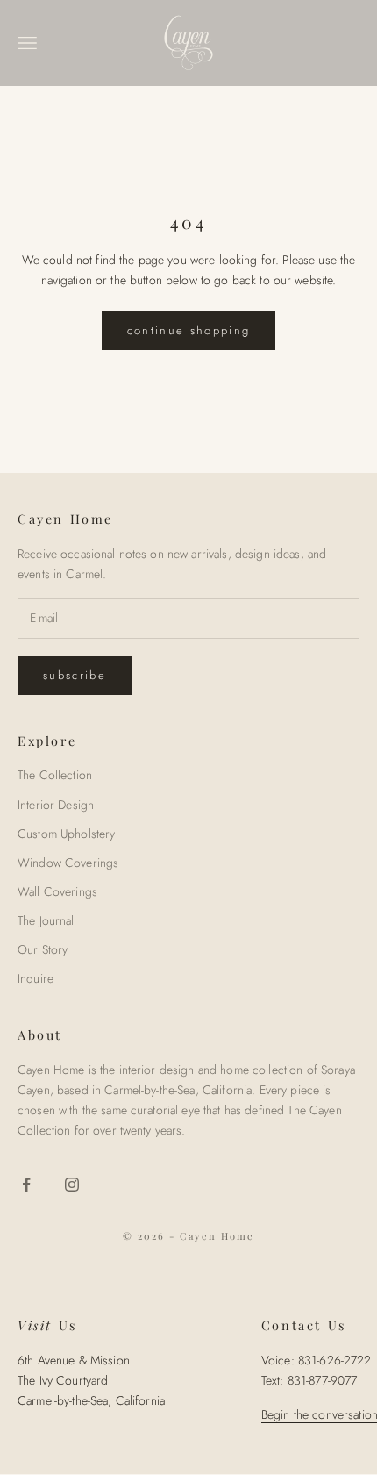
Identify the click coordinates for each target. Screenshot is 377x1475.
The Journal (46, 920)
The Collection (55, 775)
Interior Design (56, 804)
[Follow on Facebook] (26, 1184)
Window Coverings (68, 862)
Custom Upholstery (66, 833)
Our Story (43, 949)
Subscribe (74, 675)
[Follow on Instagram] (72, 1184)
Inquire (35, 978)
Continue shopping (189, 330)
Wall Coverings (57, 891)
